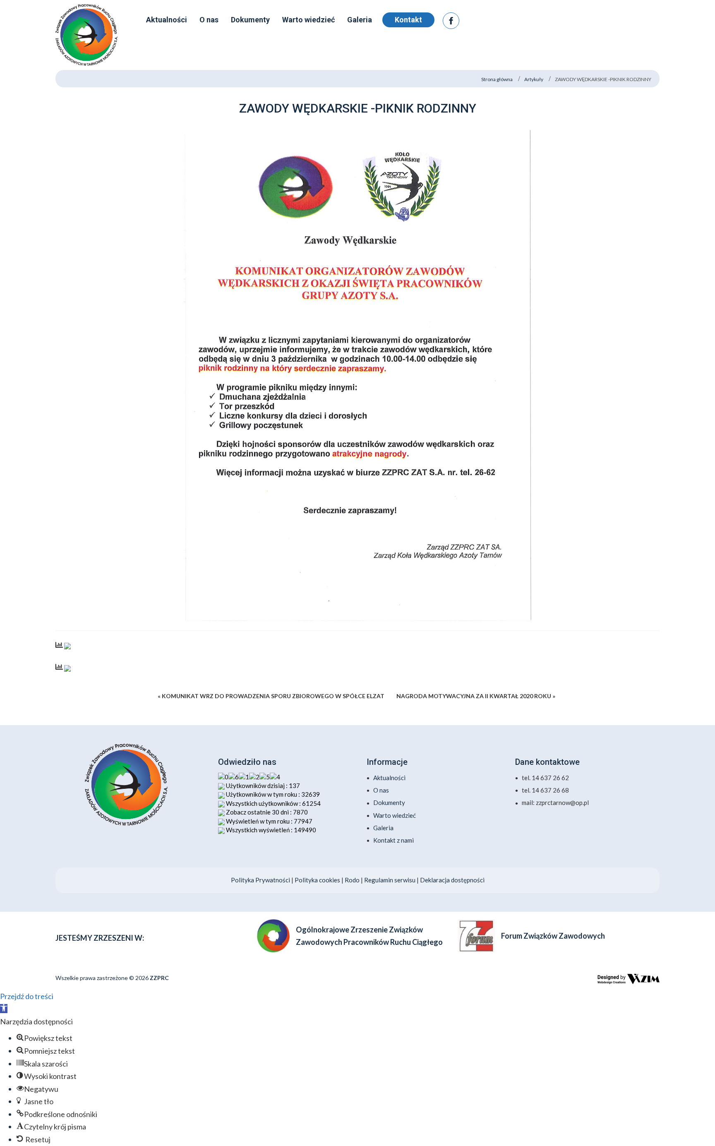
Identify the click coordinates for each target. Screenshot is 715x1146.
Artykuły (533, 79)
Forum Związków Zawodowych (553, 935)
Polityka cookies (317, 880)
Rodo (353, 880)
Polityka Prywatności (260, 880)
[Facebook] (451, 20)
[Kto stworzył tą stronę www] (628, 979)
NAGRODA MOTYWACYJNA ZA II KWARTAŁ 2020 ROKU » (475, 695)
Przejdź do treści (26, 996)
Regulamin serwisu (389, 880)
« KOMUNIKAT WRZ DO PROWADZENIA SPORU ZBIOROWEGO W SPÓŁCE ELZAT (271, 695)
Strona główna (497, 79)
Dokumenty (389, 802)
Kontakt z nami (393, 840)
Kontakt (408, 19)
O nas (381, 790)
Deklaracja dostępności (452, 880)
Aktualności (389, 777)
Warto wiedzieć (394, 815)
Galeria (383, 827)
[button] (3, 1008)
